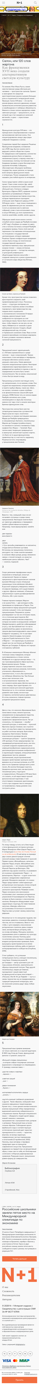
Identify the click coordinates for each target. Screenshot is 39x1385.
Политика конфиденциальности (30, 1373)
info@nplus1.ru (20, 1344)
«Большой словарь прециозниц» (14, 1060)
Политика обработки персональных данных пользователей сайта (16, 1367)
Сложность (8, 1291)
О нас (5, 1287)
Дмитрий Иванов (7, 83)
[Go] (3, 2)
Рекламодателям (11, 1295)
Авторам (7, 1299)
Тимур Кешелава (7, 1229)
